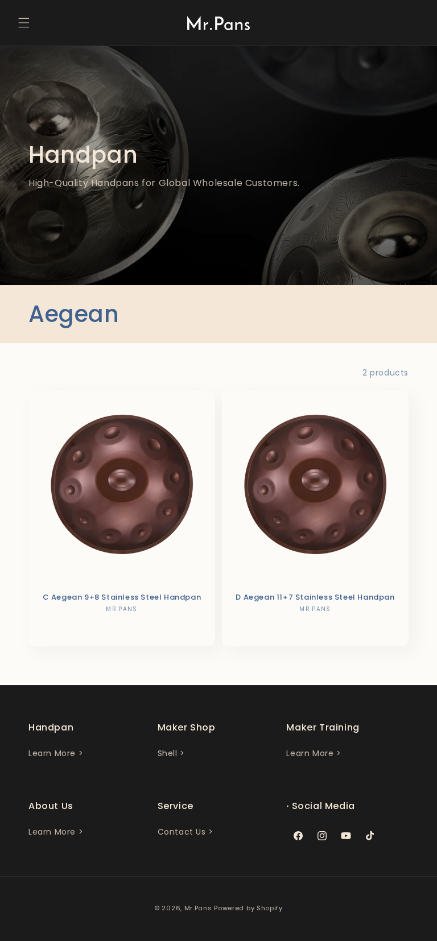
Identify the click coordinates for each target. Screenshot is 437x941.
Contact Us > (185, 831)
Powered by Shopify (248, 908)
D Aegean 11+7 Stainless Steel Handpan (315, 597)
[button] (23, 22)
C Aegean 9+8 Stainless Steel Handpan (122, 597)
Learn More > (55, 753)
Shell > (171, 753)
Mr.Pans (198, 908)
